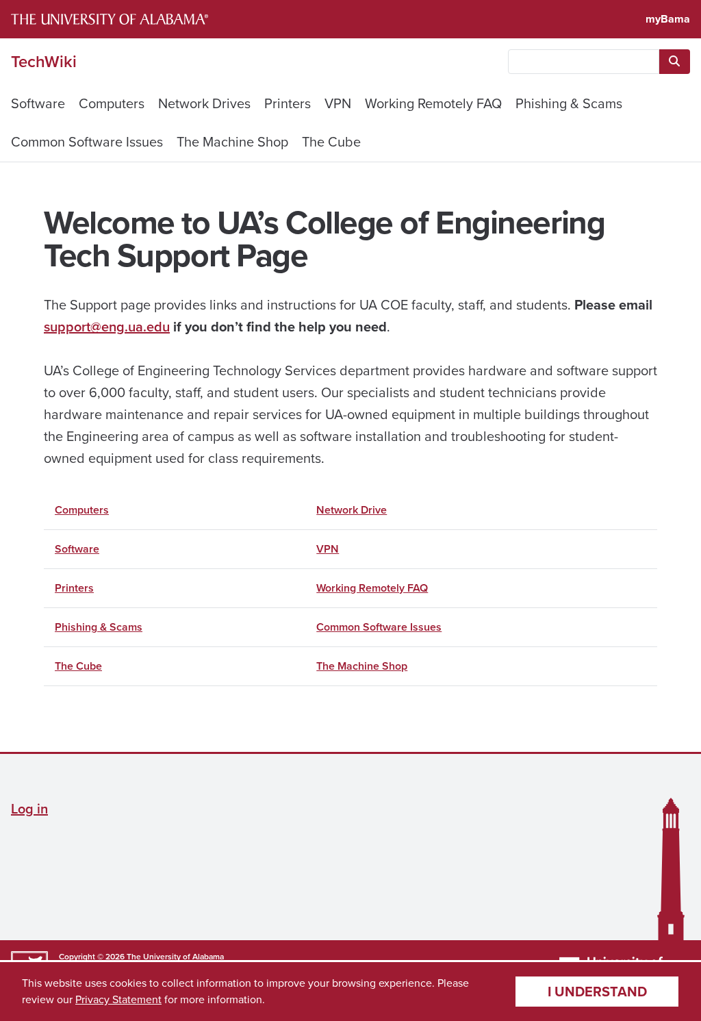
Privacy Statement (118, 999)
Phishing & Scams (568, 103)
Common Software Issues (87, 141)
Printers (287, 103)
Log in (29, 808)
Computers (111, 103)
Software (38, 103)
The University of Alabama (175, 956)
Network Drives (204, 103)
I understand (597, 991)
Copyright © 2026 (92, 956)
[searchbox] (583, 61)
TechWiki (44, 62)
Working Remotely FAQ (433, 103)
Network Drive (351, 510)
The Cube (331, 141)
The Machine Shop (232, 141)
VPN (337, 103)
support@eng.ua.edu (107, 326)
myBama (668, 19)
